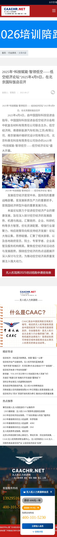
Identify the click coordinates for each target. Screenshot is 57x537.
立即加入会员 (37, 526)
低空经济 (35, 106)
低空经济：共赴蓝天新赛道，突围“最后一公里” (23, 358)
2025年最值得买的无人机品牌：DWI (18, 427)
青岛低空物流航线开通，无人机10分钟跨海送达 (23, 386)
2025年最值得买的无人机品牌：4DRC (19, 423)
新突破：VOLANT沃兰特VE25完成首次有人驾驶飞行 (25, 374)
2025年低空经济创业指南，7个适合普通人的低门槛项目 (26, 415)
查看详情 (38, 532)
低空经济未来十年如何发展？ (15, 370)
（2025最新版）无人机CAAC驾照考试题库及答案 (24, 411)
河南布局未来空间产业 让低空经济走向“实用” (22, 443)
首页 (4, 53)
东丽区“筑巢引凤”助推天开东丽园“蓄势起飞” (22, 378)
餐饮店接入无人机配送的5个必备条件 (19, 407)
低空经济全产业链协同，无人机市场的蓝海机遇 (23, 362)
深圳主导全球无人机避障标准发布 (17, 382)
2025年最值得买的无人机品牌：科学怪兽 (20, 419)
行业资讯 (12, 53)
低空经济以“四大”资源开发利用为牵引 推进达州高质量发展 (28, 394)
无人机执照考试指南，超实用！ (16, 431)
